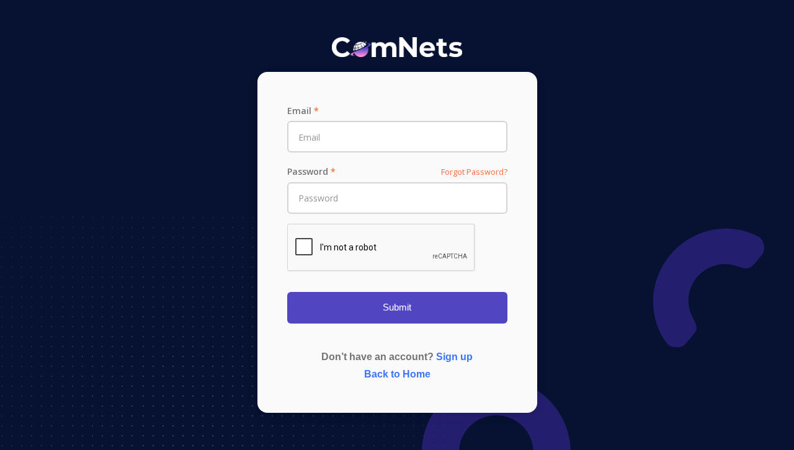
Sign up (454, 356)
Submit (397, 307)
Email (303, 111)
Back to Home (397, 374)
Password (311, 171)
